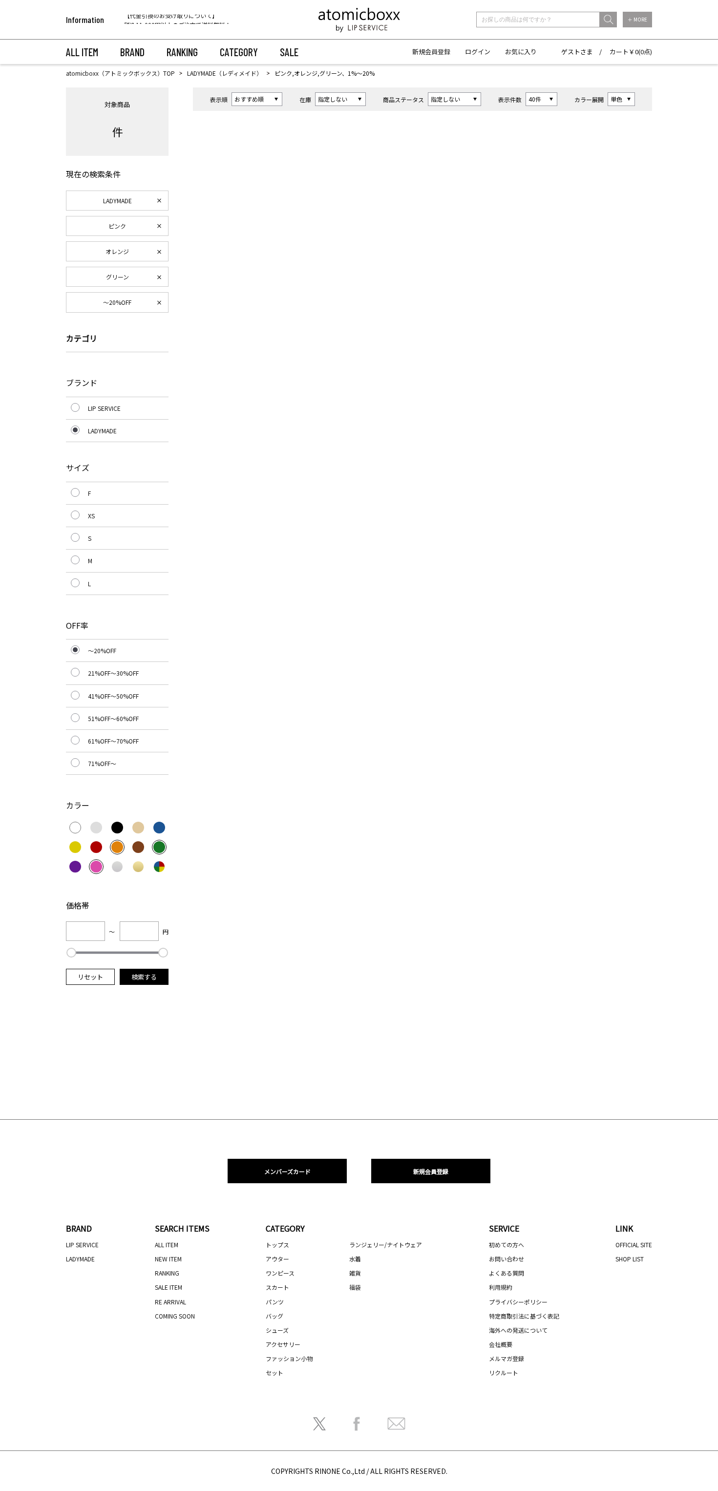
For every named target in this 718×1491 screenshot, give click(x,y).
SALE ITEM (168, 1287)
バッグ (274, 1316)
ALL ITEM (82, 51)
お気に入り (521, 51)
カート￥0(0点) (631, 51)
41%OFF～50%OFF (113, 696)
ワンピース (280, 1273)
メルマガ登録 (506, 1358)
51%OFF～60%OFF (113, 718)
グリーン (117, 277)
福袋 (355, 1287)
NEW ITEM (168, 1259)
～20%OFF (117, 302)
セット (274, 1372)
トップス (277, 1244)
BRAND (132, 51)
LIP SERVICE (104, 408)
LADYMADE (117, 200)
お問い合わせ (506, 1259)
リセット (90, 976)
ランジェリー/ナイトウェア (385, 1244)
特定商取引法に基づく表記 (524, 1316)
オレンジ (117, 251)
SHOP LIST (629, 1259)
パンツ (275, 1302)
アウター (277, 1259)
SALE (289, 51)
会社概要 (500, 1344)
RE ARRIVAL (170, 1302)
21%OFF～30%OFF (113, 673)
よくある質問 (506, 1273)
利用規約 (500, 1287)
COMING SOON (175, 1316)
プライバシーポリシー (518, 1302)
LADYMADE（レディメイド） (224, 73)
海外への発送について (518, 1330)
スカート (277, 1287)
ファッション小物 (289, 1358)
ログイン (477, 51)
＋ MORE (637, 19)
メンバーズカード (287, 1171)
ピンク (117, 226)
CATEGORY (239, 51)
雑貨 (355, 1273)
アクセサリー (283, 1344)
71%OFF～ (102, 763)
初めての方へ (506, 1244)
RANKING (182, 51)
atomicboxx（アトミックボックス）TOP (120, 73)
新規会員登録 (431, 51)
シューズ (277, 1330)
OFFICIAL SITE (633, 1244)
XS (91, 515)
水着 (355, 1259)
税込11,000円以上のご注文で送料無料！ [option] (177, 20)
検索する (144, 976)
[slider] (71, 953)
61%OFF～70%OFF (113, 741)
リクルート (503, 1372)
